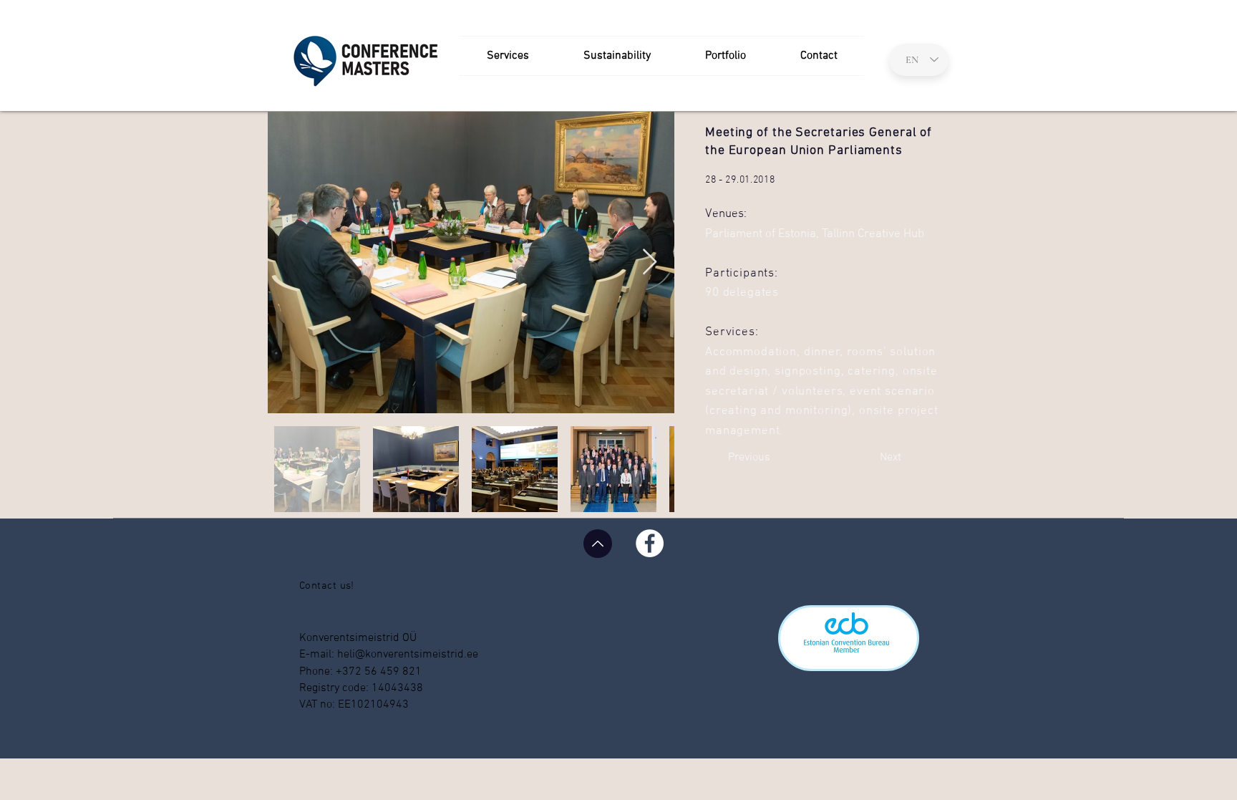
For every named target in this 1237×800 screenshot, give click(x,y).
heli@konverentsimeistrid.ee (407, 654)
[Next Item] (649, 262)
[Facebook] (650, 543)
